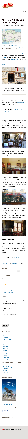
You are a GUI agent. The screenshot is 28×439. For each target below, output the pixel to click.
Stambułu (4, 57)
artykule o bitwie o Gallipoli (17, 92)
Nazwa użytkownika (7, 278)
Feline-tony (6, 359)
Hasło (4, 285)
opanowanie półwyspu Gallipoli (16, 54)
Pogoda (5, 345)
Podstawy (5, 336)
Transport (5, 346)
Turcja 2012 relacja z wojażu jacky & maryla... (14, 367)
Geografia (5, 337)
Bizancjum (5, 372)
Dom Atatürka (20, 102)
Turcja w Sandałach (5, 410)
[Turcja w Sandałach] (2, 412)
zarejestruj (14, 263)
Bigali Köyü (21, 48)
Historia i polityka (7, 339)
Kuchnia (5, 341)
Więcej (24, 374)
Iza (10, 25)
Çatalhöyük (5, 368)
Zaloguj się (5, 263)
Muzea (11, 16)
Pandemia (5, 370)
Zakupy (5, 352)
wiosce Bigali (17, 257)
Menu (24, 12)
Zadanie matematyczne (9, 308)
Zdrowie (5, 354)
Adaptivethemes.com (19, 434)
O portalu (5, 355)
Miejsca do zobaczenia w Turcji (10, 365)
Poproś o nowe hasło (8, 292)
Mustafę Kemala (15, 59)
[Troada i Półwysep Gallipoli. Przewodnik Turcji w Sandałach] (9, 400)
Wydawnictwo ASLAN (7, 404)
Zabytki (5, 350)
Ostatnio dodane (7, 334)
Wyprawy (5, 348)
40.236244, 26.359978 (16, 45)
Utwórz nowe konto (7, 291)
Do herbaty (6, 357)
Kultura (4, 16)
